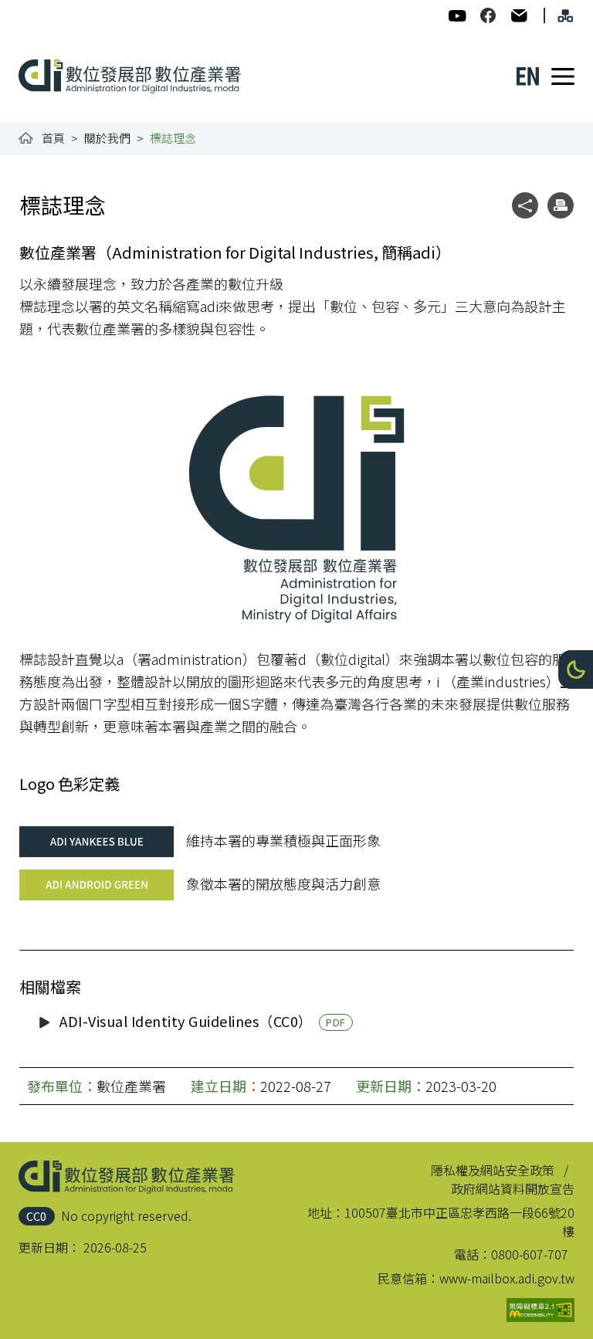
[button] (575, 669)
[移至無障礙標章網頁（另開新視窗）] (540, 1310)
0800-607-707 (529, 1254)
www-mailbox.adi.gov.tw (506, 1278)
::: (29, 9)
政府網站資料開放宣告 (512, 1188)
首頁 (53, 138)
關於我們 (107, 138)
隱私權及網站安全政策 (492, 1170)
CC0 (36, 1216)
